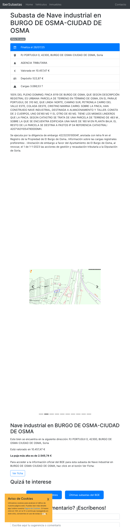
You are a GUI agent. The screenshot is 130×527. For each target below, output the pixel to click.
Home (30, 4)
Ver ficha (17, 473)
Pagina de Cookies (32, 508)
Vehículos (41, 4)
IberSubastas (12, 4)
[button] (32, 286)
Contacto (120, 4)
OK (44, 514)
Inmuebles (55, 4)
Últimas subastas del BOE (84, 494)
